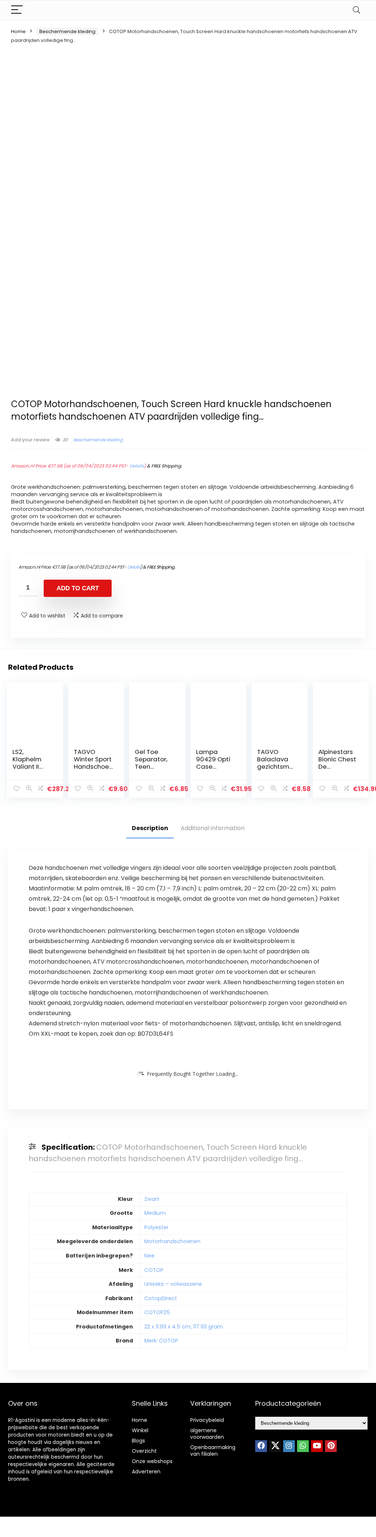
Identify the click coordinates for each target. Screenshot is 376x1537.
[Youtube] (317, 1446)
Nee (149, 1255)
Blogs (138, 1440)
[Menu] (17, 10)
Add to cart (78, 588)
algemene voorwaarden (207, 1434)
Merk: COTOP (161, 1340)
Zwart (151, 1199)
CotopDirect (160, 1298)
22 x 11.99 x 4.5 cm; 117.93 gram (183, 1326)
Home (18, 31)
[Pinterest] (331, 1446)
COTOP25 (157, 1312)
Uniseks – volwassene (173, 1284)
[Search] (356, 10)
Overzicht (144, 1451)
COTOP (153, 1270)
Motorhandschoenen (172, 1241)
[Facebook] (261, 1446)
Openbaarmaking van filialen (212, 1451)
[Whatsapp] (303, 1446)
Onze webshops (152, 1461)
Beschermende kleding (67, 31)
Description (150, 828)
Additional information (213, 828)
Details (137, 466)
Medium (155, 1213)
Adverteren (146, 1471)
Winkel (140, 1430)
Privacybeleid (207, 1420)
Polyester (156, 1227)
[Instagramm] (289, 1446)
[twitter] (275, 1446)
